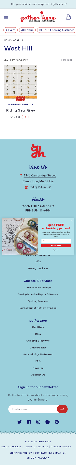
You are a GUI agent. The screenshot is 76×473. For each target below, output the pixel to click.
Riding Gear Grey (20, 111)
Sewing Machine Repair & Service (38, 294)
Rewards (38, 368)
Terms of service (36, 447)
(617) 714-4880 (40, 187)
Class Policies (38, 347)
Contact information (50, 453)
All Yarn (10, 30)
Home (7, 40)
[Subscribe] (62, 409)
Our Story (38, 327)
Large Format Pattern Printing (38, 308)
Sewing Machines (38, 268)
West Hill (19, 40)
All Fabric (27, 30)
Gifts (38, 261)
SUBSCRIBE (56, 245)
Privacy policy (61, 447)
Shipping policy (21, 453)
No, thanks (56, 250)
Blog (38, 334)
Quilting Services (38, 301)
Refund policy (11, 447)
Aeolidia (43, 458)
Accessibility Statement (38, 354)
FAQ (38, 361)
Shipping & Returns (38, 340)
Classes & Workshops (38, 287)
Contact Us (38, 374)
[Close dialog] (71, 220)
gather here (42, 442)
